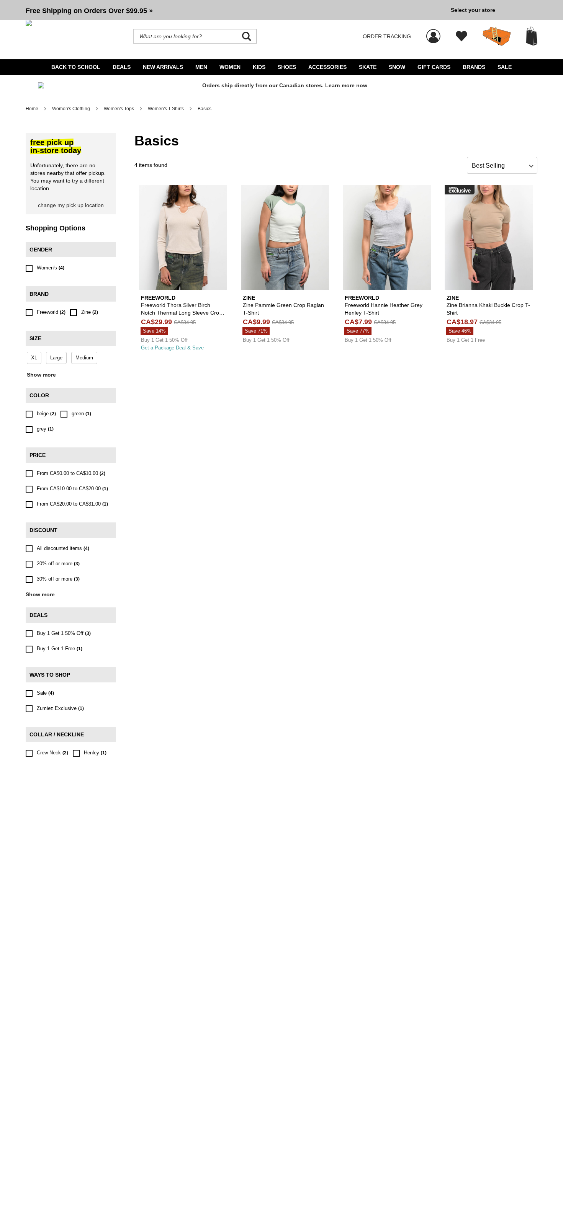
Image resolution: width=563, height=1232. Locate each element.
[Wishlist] (461, 36)
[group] (235, 10)
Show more (41, 375)
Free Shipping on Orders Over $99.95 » (89, 11)
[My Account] (433, 32)
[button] (235, 10)
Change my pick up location (71, 205)
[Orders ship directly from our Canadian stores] (281, 88)
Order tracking (387, 36)
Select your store (473, 10)
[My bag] (531, 36)
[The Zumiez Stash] (497, 36)
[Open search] (246, 36)
